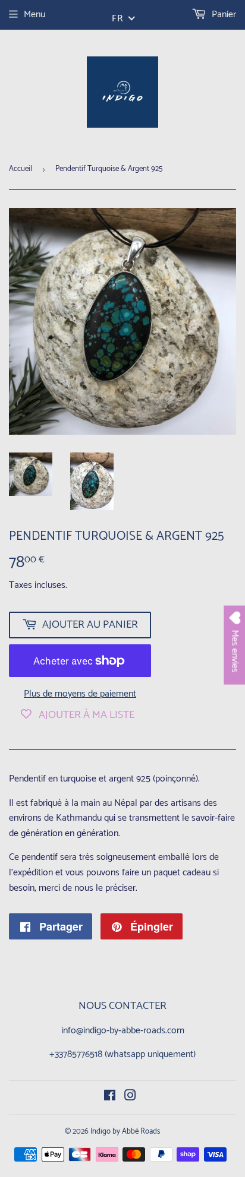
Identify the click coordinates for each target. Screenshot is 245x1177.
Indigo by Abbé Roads (125, 1131)
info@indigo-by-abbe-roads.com (122, 1031)
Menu (34, 15)
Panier (222, 15)
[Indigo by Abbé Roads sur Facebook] (109, 1097)
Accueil (20, 169)
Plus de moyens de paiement (80, 694)
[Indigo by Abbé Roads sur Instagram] (130, 1097)
